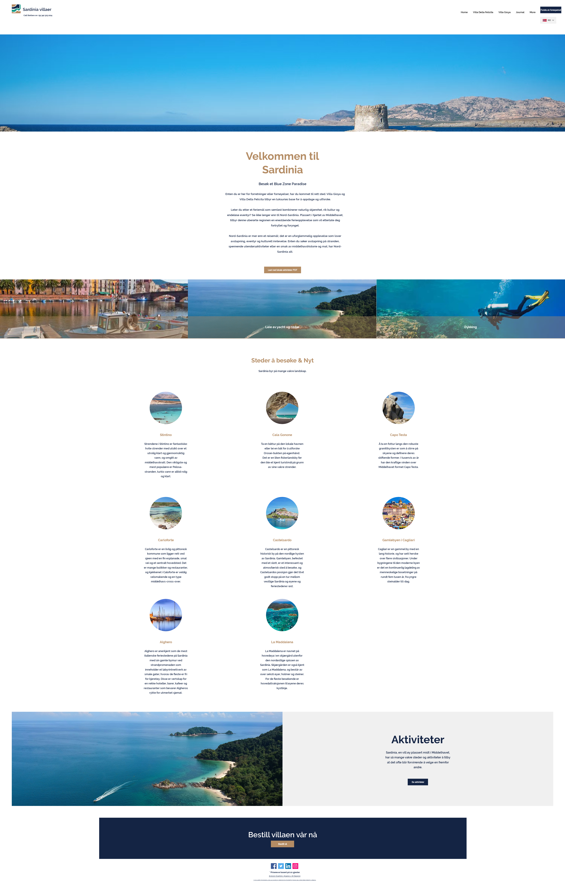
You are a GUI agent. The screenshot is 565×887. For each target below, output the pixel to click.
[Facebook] (274, 866)
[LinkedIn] (288, 866)
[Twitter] (281, 866)
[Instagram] (295, 866)
